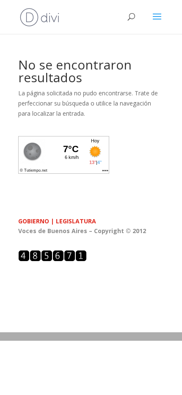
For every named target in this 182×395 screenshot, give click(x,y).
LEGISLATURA (76, 221)
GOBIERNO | (37, 221)
